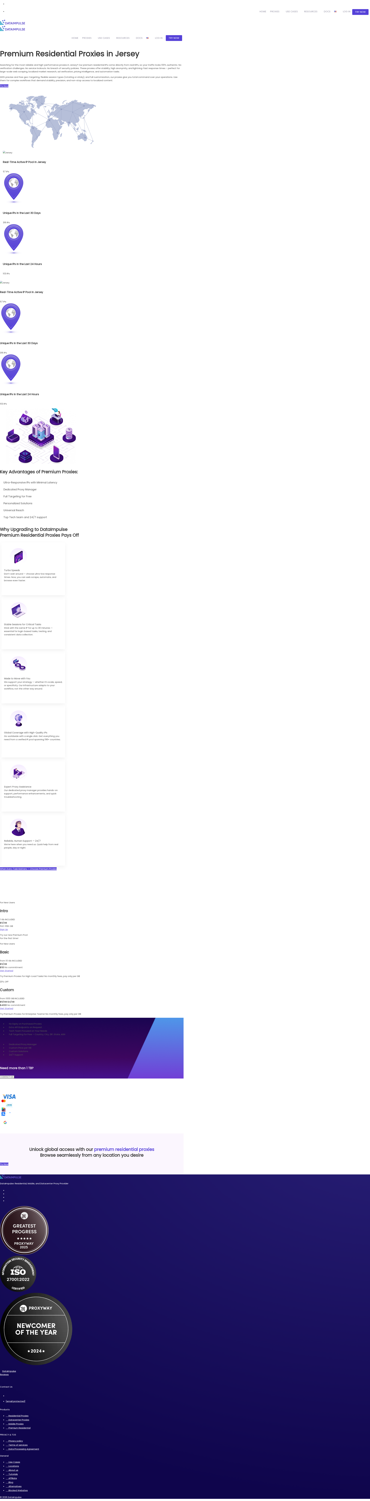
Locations (14, 1466)
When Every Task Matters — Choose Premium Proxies (28, 868)
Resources (310, 11)
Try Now (4, 85)
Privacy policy (16, 1440)
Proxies (274, 11)
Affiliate (13, 1478)
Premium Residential (19, 1427)
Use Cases (292, 11)
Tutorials (13, 1474)
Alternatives (15, 1486)
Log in (346, 11)
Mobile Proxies (16, 1423)
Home (262, 11)
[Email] (2, 1390)
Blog (11, 1482)
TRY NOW (360, 12)
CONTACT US (7, 1077)
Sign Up (4, 929)
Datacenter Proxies (19, 1419)
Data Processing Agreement (24, 1449)
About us (13, 1470)
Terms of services (18, 1444)
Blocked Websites (18, 1490)
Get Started (6, 970)
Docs (327, 11)
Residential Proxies (18, 1415)
